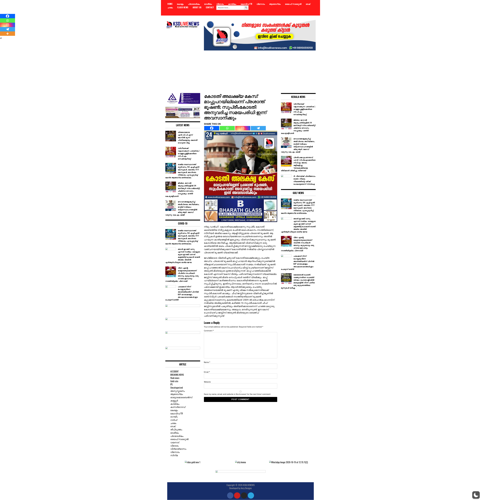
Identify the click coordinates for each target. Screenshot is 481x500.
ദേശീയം (208, 3)
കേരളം (180, 3)
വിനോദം (261, 3)
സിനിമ (174, 455)
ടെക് (308, 3)
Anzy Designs (246, 488)
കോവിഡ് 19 (246, 3)
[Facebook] (211, 128)
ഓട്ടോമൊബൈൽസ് (181, 397)
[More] (7, 33)
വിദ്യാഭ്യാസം (178, 448)
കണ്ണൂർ (174, 400)
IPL (171, 384)
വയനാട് (174, 442)
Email (207, 372)
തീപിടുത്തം (176, 429)
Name (207, 362)
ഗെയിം (174, 416)
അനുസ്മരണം (177, 390)
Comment (209, 331)
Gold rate (174, 381)
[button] (171, 462)
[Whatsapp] (227, 128)
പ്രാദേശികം (194, 3)
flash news (182, 7)
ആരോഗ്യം (275, 3)
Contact (210, 7)
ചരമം (170, 7)
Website (207, 382)
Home (170, 3)
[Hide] (1, 38)
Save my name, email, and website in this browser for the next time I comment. (237, 394)
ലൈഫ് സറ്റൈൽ (293, 3)
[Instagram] (242, 128)
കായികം (232, 3)
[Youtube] (237, 495)
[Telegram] (258, 128)
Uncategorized (176, 387)
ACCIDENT (174, 371)
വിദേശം (220, 3)
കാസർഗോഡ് (177, 406)
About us (197, 7)
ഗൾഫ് (173, 419)
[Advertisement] (240, 69)
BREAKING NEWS (177, 374)
